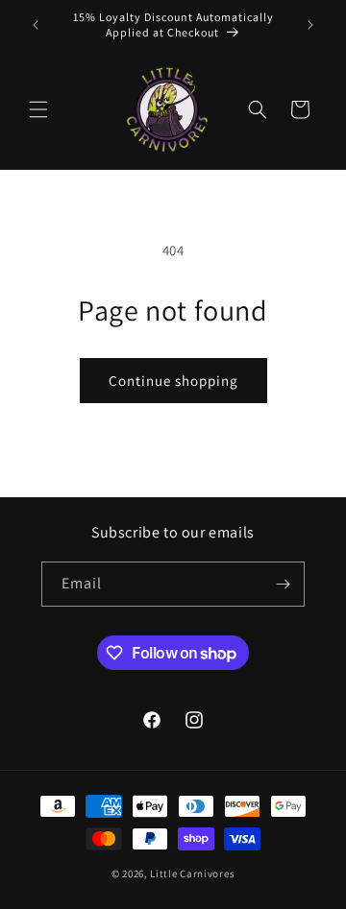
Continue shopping (173, 380)
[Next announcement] (310, 25)
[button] (38, 109)
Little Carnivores (192, 873)
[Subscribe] (282, 584)
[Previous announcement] (35, 25)
